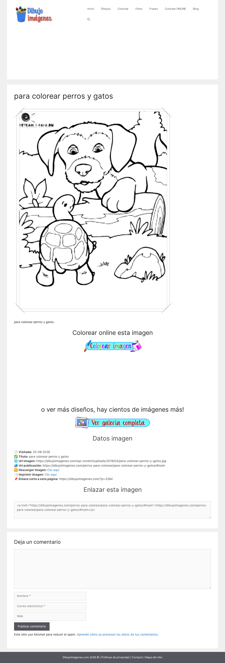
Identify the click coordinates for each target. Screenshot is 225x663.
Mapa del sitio (153, 657)
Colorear (123, 8)
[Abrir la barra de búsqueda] (89, 19)
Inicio (90, 8)
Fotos (139, 8)
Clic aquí (53, 470)
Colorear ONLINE (175, 8)
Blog (196, 8)
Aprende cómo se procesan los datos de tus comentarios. (118, 634)
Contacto (137, 657)
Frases (153, 8)
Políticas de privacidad (115, 657)
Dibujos (106, 8)
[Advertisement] (112, 54)
